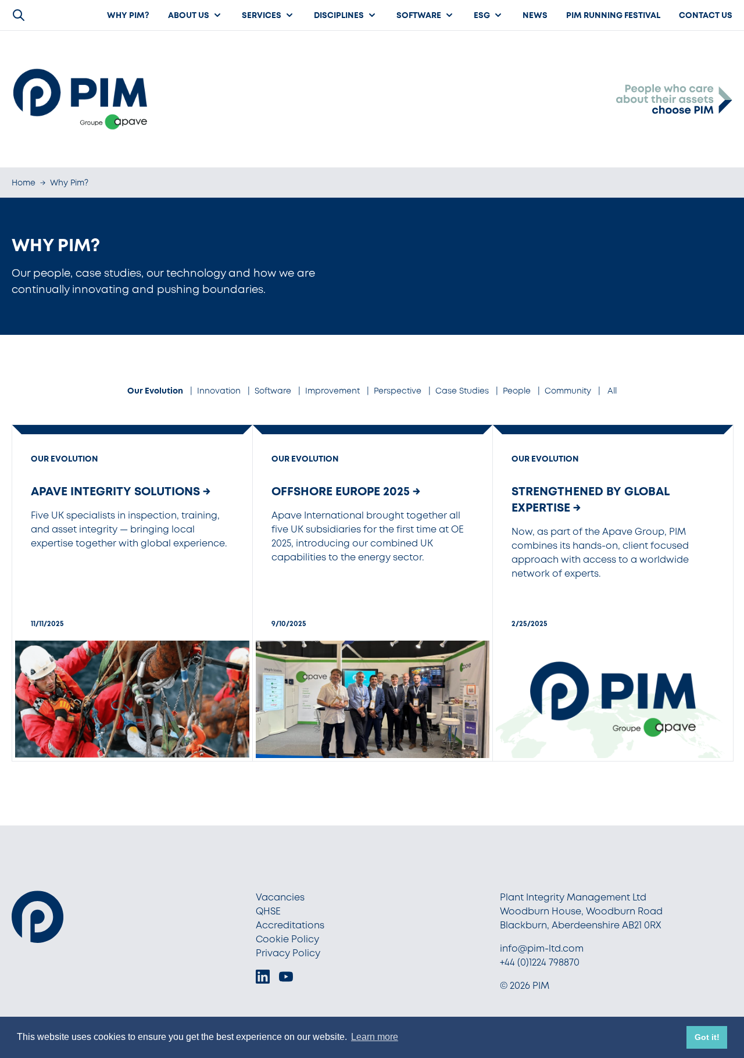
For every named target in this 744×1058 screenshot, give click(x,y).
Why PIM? (128, 15)
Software (418, 15)
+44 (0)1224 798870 (540, 962)
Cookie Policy (287, 939)
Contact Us (705, 15)
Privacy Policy (288, 953)
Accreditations (290, 925)
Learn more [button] (374, 1037)
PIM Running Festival (613, 15)
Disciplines (339, 15)
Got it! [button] (707, 1037)
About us (188, 15)
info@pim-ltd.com (542, 948)
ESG (482, 15)
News (535, 15)
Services (261, 15)
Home (23, 182)
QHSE (268, 911)
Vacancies (280, 897)
